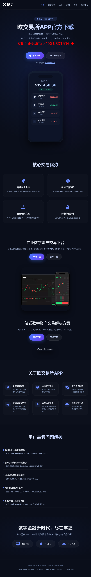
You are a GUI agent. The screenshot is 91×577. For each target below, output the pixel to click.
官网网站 (40, 569)
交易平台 (70, 569)
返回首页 (60, 569)
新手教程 (51, 5)
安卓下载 (57, 55)
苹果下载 (36, 55)
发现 (61, 5)
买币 (42, 5)
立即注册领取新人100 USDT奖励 (44, 43)
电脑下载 (25, 543)
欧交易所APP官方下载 (26, 569)
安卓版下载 (50, 569)
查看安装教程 (50, 63)
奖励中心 (84, 5)
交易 (68, 5)
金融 (75, 5)
